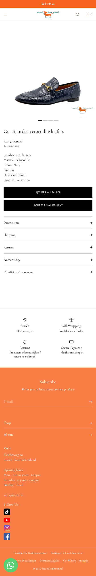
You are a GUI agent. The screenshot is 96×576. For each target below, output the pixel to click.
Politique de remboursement (30, 553)
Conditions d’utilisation (22, 560)
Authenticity (12, 260)
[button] (77, 14)
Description (11, 223)
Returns (9, 247)
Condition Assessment (18, 272)
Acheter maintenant (48, 205)
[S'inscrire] (86, 401)
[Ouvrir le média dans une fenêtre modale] (48, 69)
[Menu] (9, 14)
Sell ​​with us (48, 4)
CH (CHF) (69, 560)
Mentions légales (49, 560)
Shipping (9, 235)
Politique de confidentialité (66, 553)
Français (83, 560)
